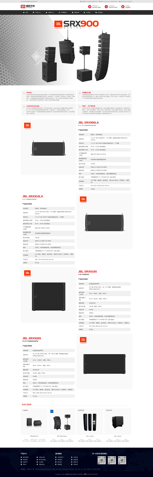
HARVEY (89, 469)
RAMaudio (58, 469)
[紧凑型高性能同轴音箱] (34, 421)
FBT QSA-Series (62, 436)
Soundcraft (72, 469)
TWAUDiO (29, 469)
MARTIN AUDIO (96, 469)
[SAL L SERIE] (90, 421)
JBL (33, 469)
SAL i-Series (117, 436)
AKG (76, 469)
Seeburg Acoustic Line (45, 469)
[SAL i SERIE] (117, 421)
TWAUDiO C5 (34, 436)
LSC (82, 469)
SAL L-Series (90, 436)
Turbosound (65, 469)
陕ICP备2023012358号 (92, 474)
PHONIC (37, 469)
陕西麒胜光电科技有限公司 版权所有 (74, 474)
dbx (79, 469)
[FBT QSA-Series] (62, 421)
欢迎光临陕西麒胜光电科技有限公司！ (30, 1)
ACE (85, 469)
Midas (53, 469)
